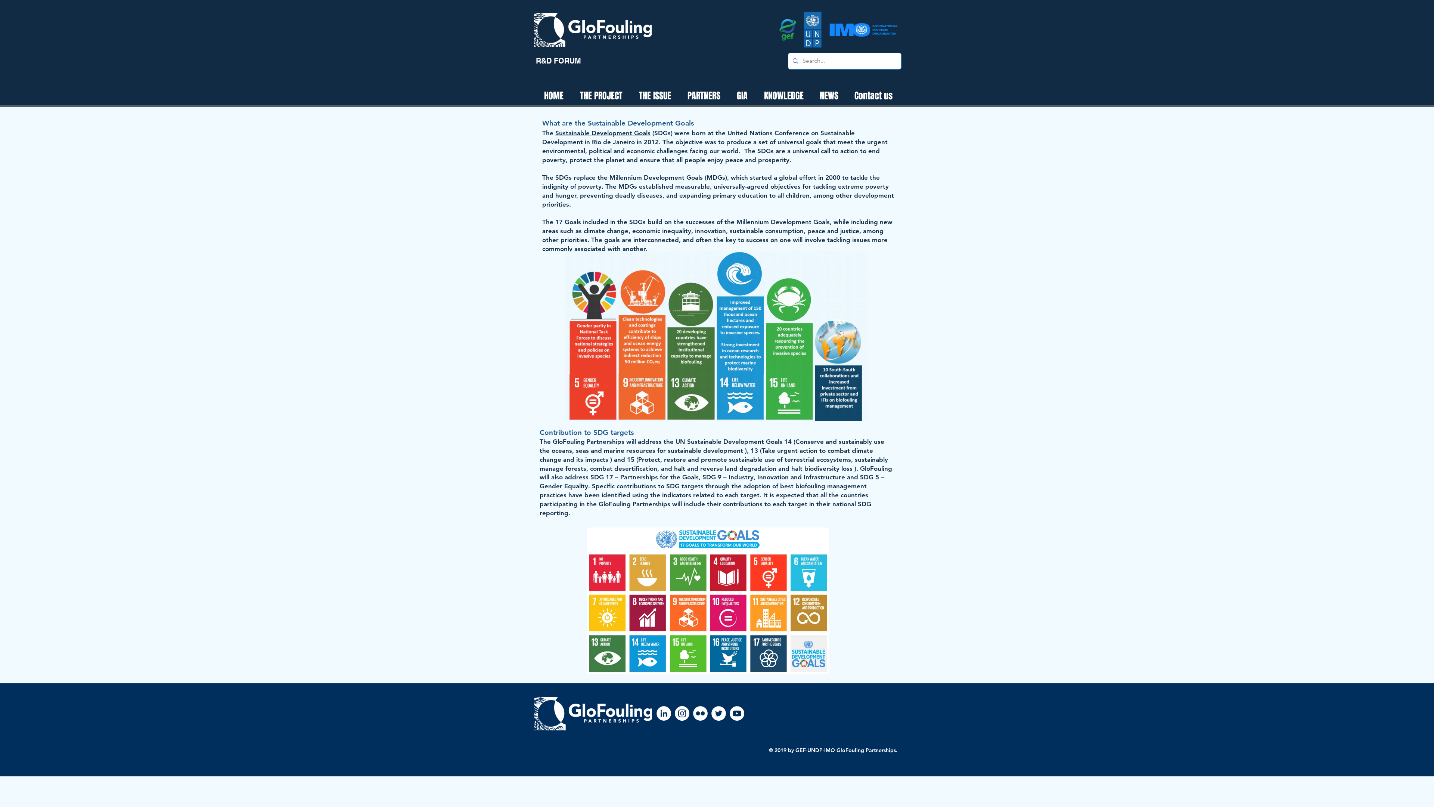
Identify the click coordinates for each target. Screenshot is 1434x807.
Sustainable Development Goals (603, 133)
